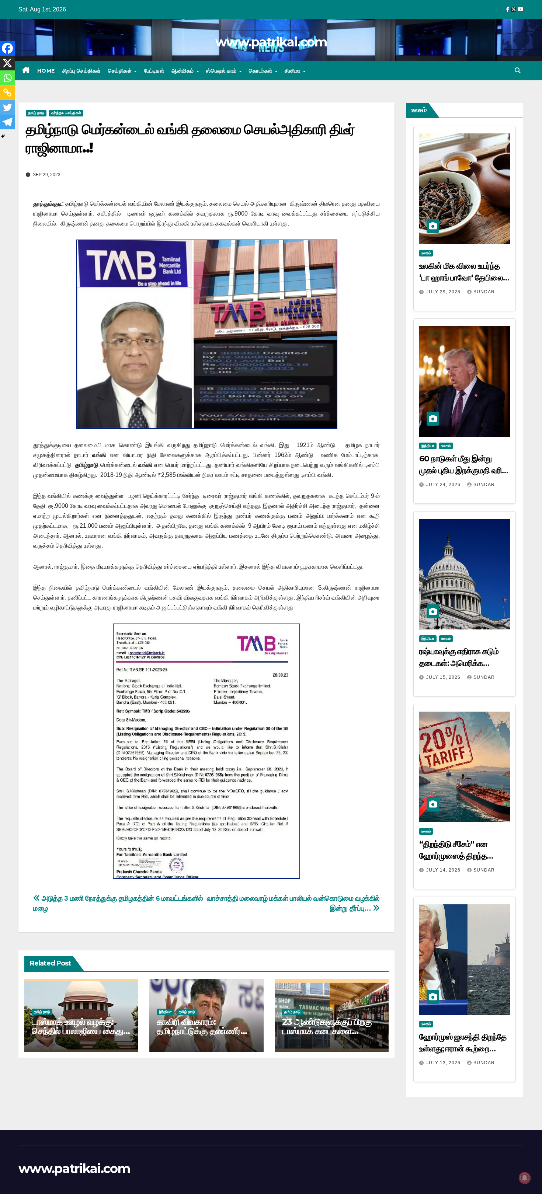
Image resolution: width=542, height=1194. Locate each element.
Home (46, 70)
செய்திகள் (120, 70)
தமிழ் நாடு (36, 113)
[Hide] (3, 136)
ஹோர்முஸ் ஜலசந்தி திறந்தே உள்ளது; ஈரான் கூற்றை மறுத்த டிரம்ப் (462, 1048)
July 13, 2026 (444, 1062)
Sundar (484, 291)
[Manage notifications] (525, 1178)
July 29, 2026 (444, 291)
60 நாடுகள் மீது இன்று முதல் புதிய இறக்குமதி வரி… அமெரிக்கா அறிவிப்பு (463, 470)
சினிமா (293, 70)
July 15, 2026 (444, 677)
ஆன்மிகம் (183, 70)
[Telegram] (7, 122)
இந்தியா (165, 1012)
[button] (518, 70)
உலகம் (426, 253)
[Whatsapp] (7, 77)
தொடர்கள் (261, 70)
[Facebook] (7, 48)
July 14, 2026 (444, 870)
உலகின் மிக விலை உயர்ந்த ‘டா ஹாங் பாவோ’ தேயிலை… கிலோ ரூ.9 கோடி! (464, 277)
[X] (7, 63)
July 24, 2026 (444, 484)
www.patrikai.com (271, 42)
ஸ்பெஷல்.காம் (222, 70)
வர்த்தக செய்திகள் (66, 113)
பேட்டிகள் (154, 70)
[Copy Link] (7, 92)
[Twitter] (7, 107)
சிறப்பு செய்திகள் (81, 70)
